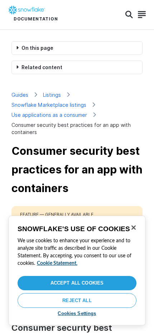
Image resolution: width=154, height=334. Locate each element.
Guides (19, 95)
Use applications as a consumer (49, 115)
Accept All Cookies (77, 283)
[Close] (133, 227)
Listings (52, 95)
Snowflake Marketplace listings (48, 105)
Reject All (76, 300)
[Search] (129, 14)
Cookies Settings (77, 313)
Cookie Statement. (57, 263)
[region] (77, 270)
